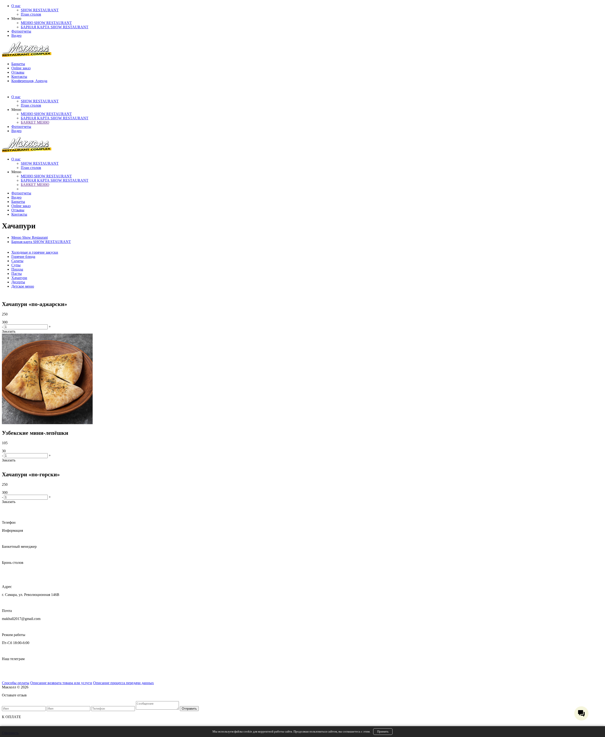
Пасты (16, 274)
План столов (31, 14)
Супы (16, 265)
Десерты (18, 282)
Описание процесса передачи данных (123, 683)
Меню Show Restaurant (29, 237)
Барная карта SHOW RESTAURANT (41, 242)
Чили (6, 675)
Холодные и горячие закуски (34, 252)
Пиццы (17, 269)
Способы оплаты (15, 683)
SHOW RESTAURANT (40, 10)
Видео (16, 36)
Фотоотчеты (21, 31)
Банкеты (18, 64)
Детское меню (22, 286)
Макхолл (9, 667)
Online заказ (20, 68)
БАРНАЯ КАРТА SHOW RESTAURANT (54, 27)
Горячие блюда (23, 257)
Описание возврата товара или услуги (61, 683)
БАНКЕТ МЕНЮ (35, 122)
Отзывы (17, 72)
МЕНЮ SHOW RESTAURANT (46, 23)
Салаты (17, 261)
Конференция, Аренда (29, 81)
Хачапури (19, 278)
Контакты (19, 77)
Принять (383, 731)
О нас (16, 6)
